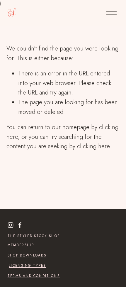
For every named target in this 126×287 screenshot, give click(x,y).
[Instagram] (10, 225)
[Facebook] (20, 225)
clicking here (93, 146)
